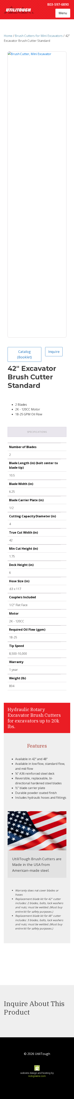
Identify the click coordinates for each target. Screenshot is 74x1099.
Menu (63, 13)
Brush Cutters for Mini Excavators (39, 36)
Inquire (54, 351)
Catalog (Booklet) (24, 354)
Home (8, 36)
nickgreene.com (37, 1076)
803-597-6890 (58, 4)
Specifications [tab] (37, 432)
